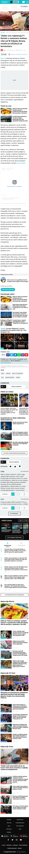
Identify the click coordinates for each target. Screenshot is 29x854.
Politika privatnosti (12, 848)
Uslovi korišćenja (23, 845)
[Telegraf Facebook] (8, 839)
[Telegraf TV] (20, 839)
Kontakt (20, 848)
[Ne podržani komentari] (19, 466)
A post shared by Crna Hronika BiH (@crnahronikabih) (15, 203)
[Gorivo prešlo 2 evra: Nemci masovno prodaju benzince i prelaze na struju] (6, 790)
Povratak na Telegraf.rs (5, 2)
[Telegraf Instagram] (16, 839)
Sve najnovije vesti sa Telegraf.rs (14, 594)
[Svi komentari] (10, 466)
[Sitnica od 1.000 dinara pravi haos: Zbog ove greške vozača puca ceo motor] (6, 800)
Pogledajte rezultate (8, 289)
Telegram (7, 362)
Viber (2, 362)
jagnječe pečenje (9, 377)
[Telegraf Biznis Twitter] (12, 839)
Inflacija (18, 377)
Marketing (8, 845)
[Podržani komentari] (15, 466)
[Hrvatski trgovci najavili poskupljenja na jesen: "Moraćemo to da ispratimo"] (6, 323)
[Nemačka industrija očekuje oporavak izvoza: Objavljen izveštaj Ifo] (6, 446)
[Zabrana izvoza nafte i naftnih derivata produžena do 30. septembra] (6, 644)
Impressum (15, 845)
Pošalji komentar (16, 386)
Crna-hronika (20, 163)
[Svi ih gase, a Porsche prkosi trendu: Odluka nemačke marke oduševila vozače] (6, 809)
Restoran (8, 373)
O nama (3, 845)
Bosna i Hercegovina (17, 373)
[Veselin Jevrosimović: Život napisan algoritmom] (6, 426)
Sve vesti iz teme (14, 453)
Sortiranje (4, 466)
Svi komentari (14, 513)
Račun (3, 58)
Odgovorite (5, 494)
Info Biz (3, 32)
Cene (2, 377)
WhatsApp (24, 361)
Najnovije (7, 601)
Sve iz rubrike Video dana (14, 537)
